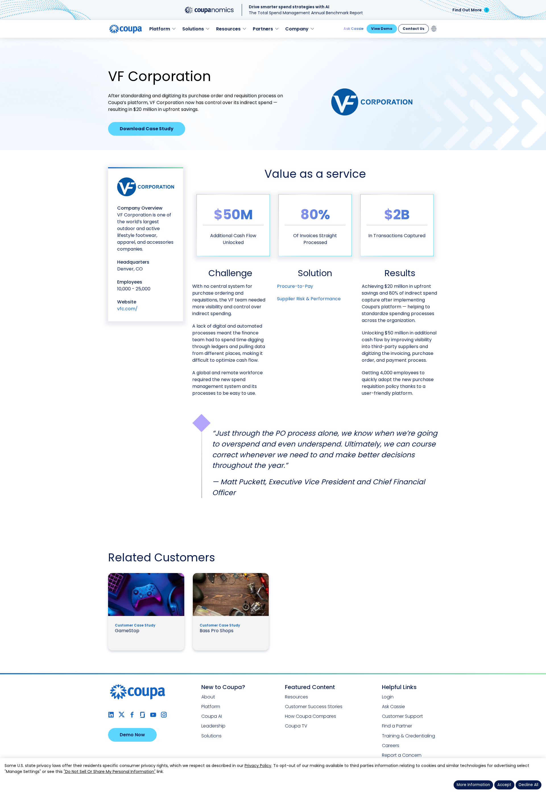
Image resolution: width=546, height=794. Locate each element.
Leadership (213, 726)
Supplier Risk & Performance (309, 298)
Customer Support (402, 716)
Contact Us (413, 28)
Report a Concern (401, 755)
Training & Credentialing (408, 736)
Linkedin (111, 715)
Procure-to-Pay (295, 286)
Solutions (211, 736)
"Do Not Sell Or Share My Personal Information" (110, 771)
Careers (390, 745)
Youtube (153, 715)
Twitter (122, 715)
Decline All (528, 784)
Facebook (132, 715)
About (208, 697)
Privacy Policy (258, 765)
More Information (473, 784)
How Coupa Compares (310, 716)
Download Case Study (146, 128)
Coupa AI (211, 716)
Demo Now (132, 734)
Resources (296, 697)
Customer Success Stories (313, 706)
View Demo (381, 28)
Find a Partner (397, 726)
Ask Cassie (353, 28)
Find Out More (467, 10)
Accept (504, 784)
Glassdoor (143, 715)
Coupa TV (296, 726)
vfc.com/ (127, 308)
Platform (210, 706)
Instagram (164, 715)
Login (388, 697)
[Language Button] (434, 29)
